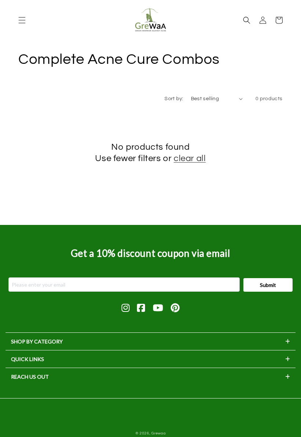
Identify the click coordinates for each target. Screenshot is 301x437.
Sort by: (173, 98)
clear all (190, 158)
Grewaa (158, 433)
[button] (22, 20)
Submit (268, 285)
